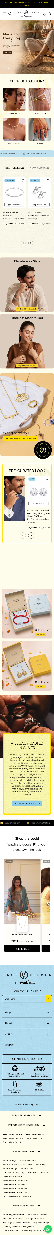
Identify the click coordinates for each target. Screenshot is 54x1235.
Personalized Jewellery (13, 1172)
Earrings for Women (35, 1218)
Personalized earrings (36, 1134)
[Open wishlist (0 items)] (44, 13)
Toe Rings (7, 1223)
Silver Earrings (9, 1160)
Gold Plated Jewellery (38, 1172)
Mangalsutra (28, 1226)
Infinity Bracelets (22, 1223)
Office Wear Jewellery (13, 1176)
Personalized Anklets (12, 1142)
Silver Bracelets (27, 1160)
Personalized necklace (13, 1138)
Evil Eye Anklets (12, 1226)
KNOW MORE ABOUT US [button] (27, 803)
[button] (4, 68)
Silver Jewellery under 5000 (16, 1188)
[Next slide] (31, 535)
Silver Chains (26, 1164)
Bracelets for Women (12, 1218)
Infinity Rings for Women (33, 1230)
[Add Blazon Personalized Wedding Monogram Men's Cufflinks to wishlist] (46, 479)
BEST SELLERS (14, 168)
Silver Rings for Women (13, 1215)
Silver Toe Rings (10, 1168)
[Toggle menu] (5, 14)
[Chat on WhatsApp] (48, 1229)
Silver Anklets (27, 1168)
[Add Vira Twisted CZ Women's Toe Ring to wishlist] (48, 180)
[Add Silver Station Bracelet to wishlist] (22, 180)
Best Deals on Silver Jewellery (17, 1196)
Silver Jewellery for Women (15, 1180)
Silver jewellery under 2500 (15, 1192)
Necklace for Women (37, 1215)
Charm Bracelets (10, 1230)
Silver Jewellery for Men (14, 1184)
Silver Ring (41, 1164)
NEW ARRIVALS (39, 168)
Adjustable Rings (41, 1223)
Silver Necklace (10, 1164)
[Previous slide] (23, 535)
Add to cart (22, 949)
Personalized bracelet (12, 1134)
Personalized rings (35, 1138)
